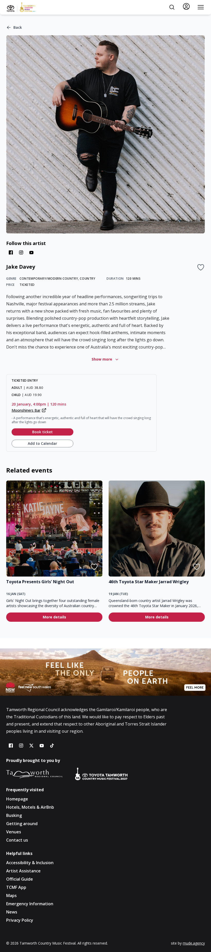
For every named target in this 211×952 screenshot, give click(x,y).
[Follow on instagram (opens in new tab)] (21, 252)
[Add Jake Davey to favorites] (201, 267)
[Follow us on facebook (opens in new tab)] (10, 745)
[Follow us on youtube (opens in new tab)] (41, 745)
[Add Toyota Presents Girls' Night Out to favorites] (94, 567)
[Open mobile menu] (201, 7)
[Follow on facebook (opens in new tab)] (10, 252)
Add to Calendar (42, 443)
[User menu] (186, 6)
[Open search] (172, 7)
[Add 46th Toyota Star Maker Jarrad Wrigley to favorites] (196, 567)
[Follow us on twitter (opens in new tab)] (31, 745)
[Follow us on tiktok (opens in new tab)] (52, 745)
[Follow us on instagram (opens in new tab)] (21, 745)
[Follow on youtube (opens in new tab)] (31, 252)
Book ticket (42, 431)
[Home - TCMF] (21, 7)
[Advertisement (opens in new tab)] (105, 672)
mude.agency (194, 943)
